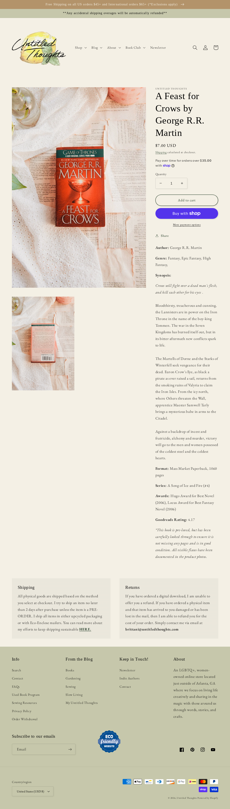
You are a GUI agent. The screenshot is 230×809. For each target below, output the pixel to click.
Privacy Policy (21, 711)
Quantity (160, 174)
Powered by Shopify (207, 797)
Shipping (161, 152)
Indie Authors (129, 678)
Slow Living (74, 694)
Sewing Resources (24, 702)
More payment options (187, 224)
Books (70, 670)
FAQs (16, 686)
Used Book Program (26, 694)
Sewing (71, 686)
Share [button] (165, 235)
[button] (80, 47)
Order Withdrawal (25, 719)
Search (16, 670)
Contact (17, 678)
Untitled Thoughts (187, 797)
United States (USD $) (30, 791)
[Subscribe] (70, 749)
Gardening (73, 678)
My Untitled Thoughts (82, 702)
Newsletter (127, 670)
